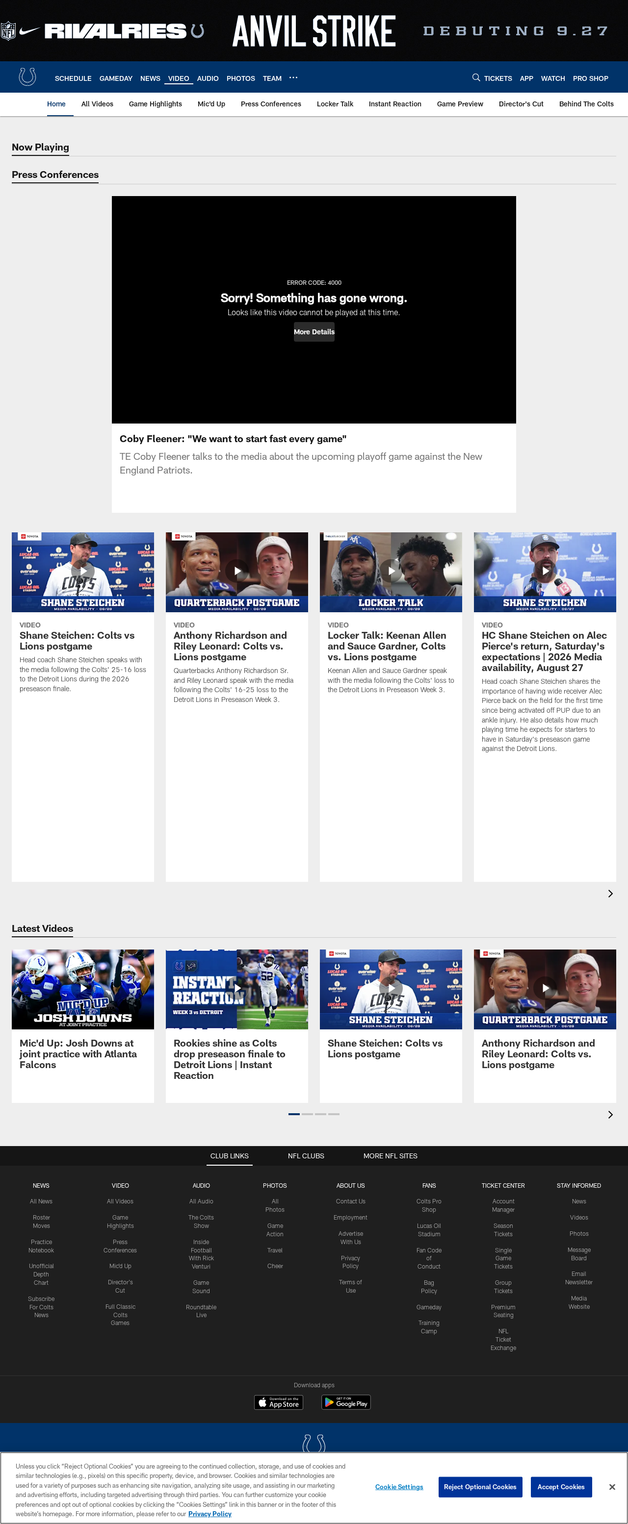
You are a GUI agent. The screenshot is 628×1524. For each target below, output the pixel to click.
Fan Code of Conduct (429, 1258)
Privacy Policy (210, 1514)
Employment (350, 1217)
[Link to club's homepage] (27, 77)
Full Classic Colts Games (120, 1314)
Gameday (429, 1306)
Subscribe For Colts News (41, 1307)
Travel (275, 1250)
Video (120, 1185)
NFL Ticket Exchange (503, 1339)
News (41, 1185)
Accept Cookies (561, 1487)
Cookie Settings (399, 1487)
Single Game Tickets (503, 1258)
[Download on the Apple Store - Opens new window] (279, 1403)
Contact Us (351, 1201)
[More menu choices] (293, 77)
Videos (579, 1217)
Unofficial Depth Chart (41, 1274)
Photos (275, 1185)
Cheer (275, 1265)
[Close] (612, 1487)
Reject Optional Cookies (480, 1487)
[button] (314, 332)
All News (41, 1201)
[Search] (476, 77)
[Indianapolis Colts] (314, 1448)
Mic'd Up (120, 1265)
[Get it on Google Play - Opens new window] (346, 1407)
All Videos (120, 1201)
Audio (201, 1185)
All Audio (201, 1201)
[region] (314, 1488)
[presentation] (612, 895)
